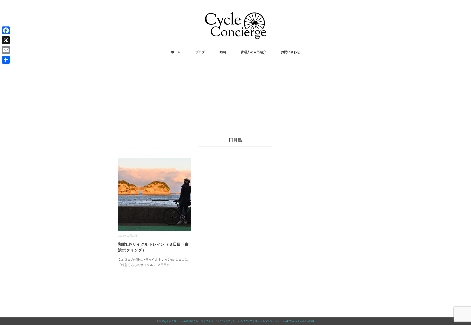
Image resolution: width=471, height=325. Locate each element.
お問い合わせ (290, 52)
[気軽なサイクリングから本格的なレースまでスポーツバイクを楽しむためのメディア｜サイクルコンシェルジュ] (235, 16)
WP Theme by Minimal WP (299, 321)
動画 (223, 52)
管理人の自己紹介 (253, 52)
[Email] (6, 50)
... (171, 265)
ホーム (176, 52)
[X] (6, 40)
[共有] (6, 60)
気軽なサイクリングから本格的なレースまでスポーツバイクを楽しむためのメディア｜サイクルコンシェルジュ (220, 321)
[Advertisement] (235, 97)
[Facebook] (6, 30)
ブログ (200, 52)
